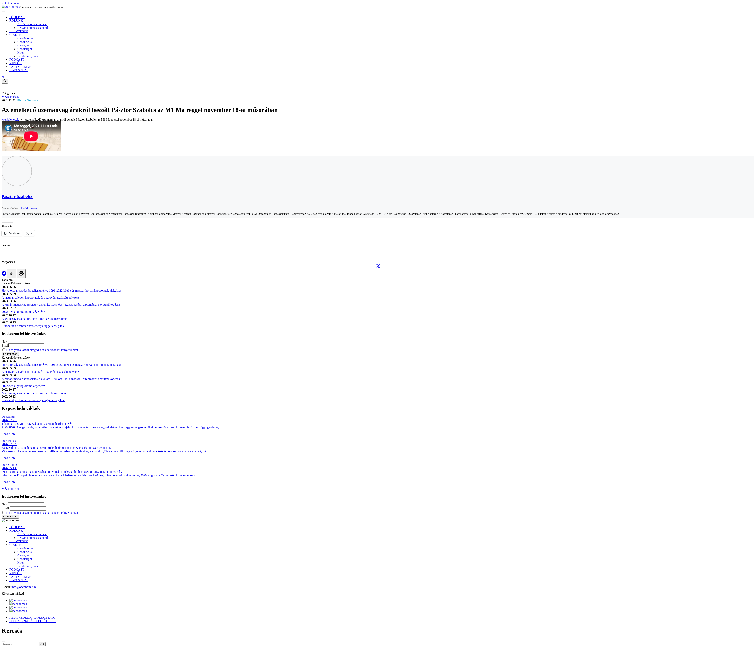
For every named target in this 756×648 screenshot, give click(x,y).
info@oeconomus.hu (24, 587)
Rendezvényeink (27, 56)
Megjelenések (10, 96)
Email (5, 345)
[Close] (3, 641)
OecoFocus (24, 42)
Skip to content (11, 3)
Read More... (10, 434)
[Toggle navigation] (3, 11)
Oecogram (23, 45)
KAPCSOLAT (18, 70)
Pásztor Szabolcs (27, 100)
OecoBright (24, 49)
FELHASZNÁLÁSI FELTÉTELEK (32, 621)
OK (42, 644)
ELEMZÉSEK (18, 31)
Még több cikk (11, 488)
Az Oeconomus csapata (32, 24)
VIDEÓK (15, 63)
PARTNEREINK (20, 66)
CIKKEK (15, 34)
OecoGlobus (25, 38)
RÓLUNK (16, 20)
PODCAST (16, 59)
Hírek (20, 52)
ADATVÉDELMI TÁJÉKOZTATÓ (32, 617)
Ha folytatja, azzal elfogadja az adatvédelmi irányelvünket (42, 350)
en (3, 77)
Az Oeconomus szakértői (33, 27)
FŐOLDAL (17, 17)
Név (4, 341)
